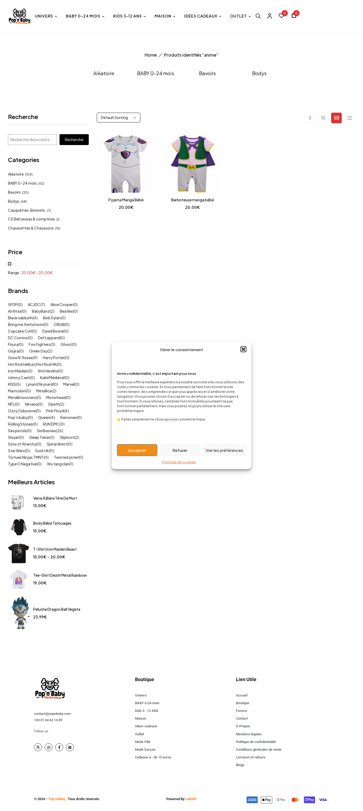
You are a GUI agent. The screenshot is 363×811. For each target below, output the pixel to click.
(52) (41, 183)
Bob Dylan (52, 317)
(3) (52, 344)
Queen (44, 417)
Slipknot (67, 437)
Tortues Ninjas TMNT (26, 457)
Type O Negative (22, 463)
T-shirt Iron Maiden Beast (55, 549)
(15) (57, 228)
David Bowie (53, 331)
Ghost (66, 344)
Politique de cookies (179, 462)
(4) (35, 317)
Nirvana (31, 404)
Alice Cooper (61, 304)
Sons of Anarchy (22, 443)
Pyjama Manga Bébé (125, 199)
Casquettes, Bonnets (26, 210)
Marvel (68, 384)
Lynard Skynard (39, 384)
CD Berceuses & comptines (31, 218)
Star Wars (16, 450)
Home (151, 55)
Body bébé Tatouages (52, 523)
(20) (25, 192)
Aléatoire (103, 73)
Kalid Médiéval (52, 377)
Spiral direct (57, 443)
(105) (29, 174)
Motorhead (56, 397)
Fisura (13, 344)
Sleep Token (39, 437)
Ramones (68, 417)
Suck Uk (42, 450)
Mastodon (17, 390)
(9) (35, 357)
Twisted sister (66, 457)
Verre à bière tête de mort (55, 498)
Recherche (23, 117)
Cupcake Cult (20, 331)
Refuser (179, 449)
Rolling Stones (20, 424)
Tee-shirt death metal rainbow (60, 575)
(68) (23, 201)
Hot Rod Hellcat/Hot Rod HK (32, 364)
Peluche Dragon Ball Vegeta (56, 609)
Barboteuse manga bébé (192, 199)
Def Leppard (49, 337)
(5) (30, 370)
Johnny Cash (19, 377)
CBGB (59, 324)
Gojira (13, 351)
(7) (49, 211)
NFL (11, 404)
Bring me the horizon (25, 324)
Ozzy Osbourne (22, 410)
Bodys (259, 73)
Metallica (44, 390)
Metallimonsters (22, 397)
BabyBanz (41, 311)
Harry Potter (53, 357)
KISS (12, 384)
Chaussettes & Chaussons (31, 228)
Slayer (13, 437)
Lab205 (190, 799)
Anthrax (15, 311)
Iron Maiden (18, 370)
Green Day (38, 351)
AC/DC (34, 304)
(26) (59, 430)
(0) (20, 304)
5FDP (13, 304)
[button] (243, 349)
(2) (52, 311)
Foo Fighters (39, 344)
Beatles (66, 311)
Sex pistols (17, 430)
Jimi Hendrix (48, 370)
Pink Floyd (55, 410)
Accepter (137, 449)
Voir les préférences (224, 449)
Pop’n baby (18, 417)
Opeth (54, 404)
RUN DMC (51, 424)
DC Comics (18, 337)
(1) (58, 219)
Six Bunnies (46, 430)
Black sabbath (20, 317)
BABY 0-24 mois (155, 73)
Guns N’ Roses (20, 357)
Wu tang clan (58, 463)
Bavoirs (207, 73)
